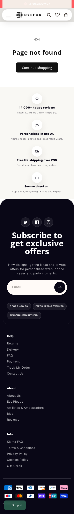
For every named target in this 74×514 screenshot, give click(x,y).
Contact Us (15, 373)
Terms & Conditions (21, 447)
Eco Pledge (15, 401)
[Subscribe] (59, 287)
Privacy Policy (17, 453)
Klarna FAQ (15, 441)
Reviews (13, 419)
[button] (8, 15)
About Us (14, 395)
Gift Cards (14, 466)
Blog (10, 413)
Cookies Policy (17, 459)
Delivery (13, 349)
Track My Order (18, 367)
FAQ (10, 355)
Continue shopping (37, 68)
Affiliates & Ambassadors (25, 407)
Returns (12, 343)
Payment (13, 361)
